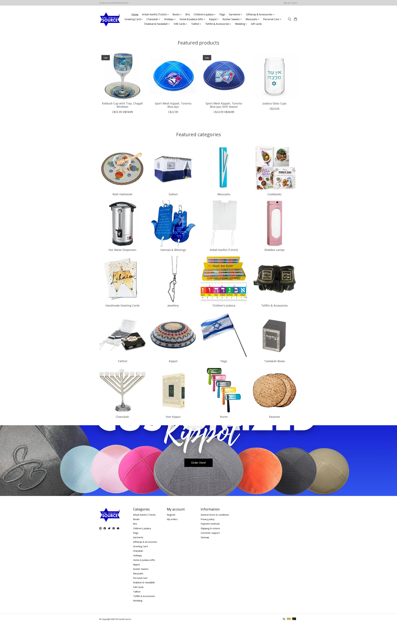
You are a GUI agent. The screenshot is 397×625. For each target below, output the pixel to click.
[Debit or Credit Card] (294, 619)
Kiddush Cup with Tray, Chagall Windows (122, 104)
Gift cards (256, 24)
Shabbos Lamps (274, 250)
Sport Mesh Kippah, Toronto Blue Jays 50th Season (224, 104)
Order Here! (198, 462)
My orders (172, 519)
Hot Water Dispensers (122, 250)
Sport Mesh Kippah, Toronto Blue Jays (173, 104)
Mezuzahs (223, 194)
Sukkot (173, 194)
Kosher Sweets (140, 568)
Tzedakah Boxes (274, 361)
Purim (224, 417)
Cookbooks (274, 194)
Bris (187, 14)
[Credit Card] (284, 619)
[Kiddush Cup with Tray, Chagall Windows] (122, 76)
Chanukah (122, 417)
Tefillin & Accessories (274, 305)
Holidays (137, 555)
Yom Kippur (173, 417)
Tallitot (122, 361)
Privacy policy (207, 519)
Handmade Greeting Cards (122, 305)
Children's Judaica (223, 305)
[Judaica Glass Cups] (274, 76)
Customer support (210, 532)
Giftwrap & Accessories (145, 541)
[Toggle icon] (289, 19)
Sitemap (205, 537)
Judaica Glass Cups (274, 103)
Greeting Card (140, 546)
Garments (138, 537)
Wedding (137, 600)
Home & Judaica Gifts (144, 559)
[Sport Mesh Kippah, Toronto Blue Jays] (173, 76)
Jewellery (173, 305)
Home (135, 14)
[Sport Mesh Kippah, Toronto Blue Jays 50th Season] (224, 76)
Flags (222, 14)
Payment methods (210, 523)
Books (136, 519)
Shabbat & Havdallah (144, 582)
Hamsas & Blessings (173, 250)
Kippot (173, 361)
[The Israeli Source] (109, 19)
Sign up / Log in (290, 3)
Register (171, 514)
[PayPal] (289, 619)
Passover (274, 417)
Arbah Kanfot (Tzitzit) (224, 250)
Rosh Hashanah (122, 194)
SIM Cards (138, 587)
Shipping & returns (210, 528)
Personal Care (140, 577)
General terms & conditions (215, 514)
